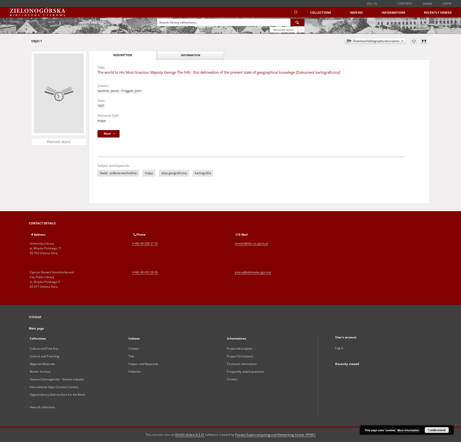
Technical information (242, 364)
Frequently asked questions (245, 372)
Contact (232, 379)
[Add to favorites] (413, 41)
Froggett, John (131, 91)
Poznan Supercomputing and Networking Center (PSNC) (275, 435)
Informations (393, 13)
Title (131, 356)
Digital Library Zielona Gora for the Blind (57, 395)
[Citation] (424, 41)
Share (427, 4)
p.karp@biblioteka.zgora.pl (253, 272)
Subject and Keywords (143, 364)
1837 (100, 106)
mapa (101, 121)
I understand (436, 430)
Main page (36, 328)
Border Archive (40, 372)
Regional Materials (42, 364)
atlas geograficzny (174, 173)
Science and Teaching (44, 356)
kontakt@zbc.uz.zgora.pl (251, 243)
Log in (339, 348)
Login (447, 3)
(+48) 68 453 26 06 (145, 272)
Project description (239, 348)
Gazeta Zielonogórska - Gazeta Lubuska (57, 379)
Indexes (356, 13)
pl (376, 3)
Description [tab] (122, 55)
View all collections (42, 407)
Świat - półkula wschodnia (118, 173)
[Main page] (295, 12)
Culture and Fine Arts (44, 348)
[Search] (297, 22)
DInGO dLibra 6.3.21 (190, 435)
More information (408, 430)
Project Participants (240, 356)
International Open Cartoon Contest (54, 387)
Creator (133, 348)
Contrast (404, 3)
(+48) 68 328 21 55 (145, 243)
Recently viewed (438, 13)
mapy (149, 173)
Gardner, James (108, 91)
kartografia (203, 173)
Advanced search (283, 29)
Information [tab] (190, 55)
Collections (320, 13)
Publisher (134, 372)
